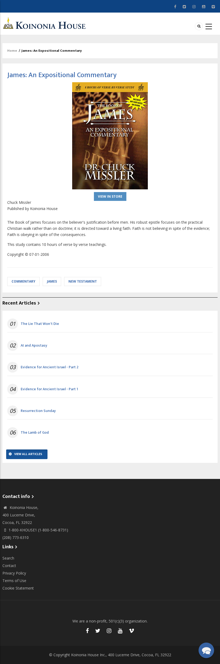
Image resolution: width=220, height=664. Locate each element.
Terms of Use (14, 580)
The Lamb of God (35, 432)
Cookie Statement (18, 588)
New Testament (82, 281)
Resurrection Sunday (38, 410)
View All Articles (28, 454)
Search (8, 558)
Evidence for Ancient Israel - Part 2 (49, 367)
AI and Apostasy (34, 345)
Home (12, 51)
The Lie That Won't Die (40, 323)
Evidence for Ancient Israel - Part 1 (49, 389)
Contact (9, 565)
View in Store (110, 196)
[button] (206, 650)
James (52, 281)
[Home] (45, 23)
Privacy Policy (14, 573)
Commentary (23, 281)
